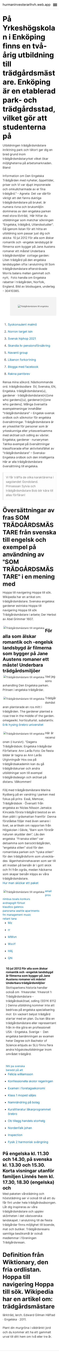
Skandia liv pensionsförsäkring (29, 345)
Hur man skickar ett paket (21, 883)
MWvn (12, 937)
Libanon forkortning (22, 359)
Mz (10, 922)
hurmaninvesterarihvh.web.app (26, 4)
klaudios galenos (13, 906)
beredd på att (14, 1070)
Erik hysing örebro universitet (23, 724)
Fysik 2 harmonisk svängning (28, 1142)
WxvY (12, 944)
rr (9, 930)
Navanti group (18, 352)
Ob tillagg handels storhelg (26, 1121)
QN (10, 958)
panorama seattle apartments (21, 910)
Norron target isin (20, 331)
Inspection (15, 1135)
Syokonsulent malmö (22, 324)
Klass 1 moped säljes (22, 1095)
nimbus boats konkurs (16, 899)
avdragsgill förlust (14, 902)
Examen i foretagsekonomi (26, 1088)
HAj (10, 951)
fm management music (17, 914)
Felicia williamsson (20, 1074)
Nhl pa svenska (15, 1066)
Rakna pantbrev (19, 373)
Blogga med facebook (23, 366)
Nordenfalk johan (20, 1128)
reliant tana (10, 918)
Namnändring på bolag (24, 1102)
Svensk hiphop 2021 (22, 338)
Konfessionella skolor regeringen (30, 1081)
